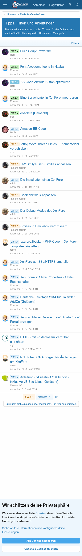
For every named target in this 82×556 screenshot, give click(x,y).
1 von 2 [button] (29, 397)
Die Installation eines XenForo (41, 179)
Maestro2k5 (16, 385)
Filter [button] (74, 43)
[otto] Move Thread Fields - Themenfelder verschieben (44, 146)
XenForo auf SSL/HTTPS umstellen (45, 261)
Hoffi (12, 54)
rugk (12, 345)
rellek (13, 249)
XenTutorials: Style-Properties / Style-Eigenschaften (42, 279)
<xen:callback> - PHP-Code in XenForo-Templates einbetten (43, 243)
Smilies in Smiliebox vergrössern (43, 225)
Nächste (43, 397)
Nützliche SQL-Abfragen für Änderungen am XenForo (43, 359)
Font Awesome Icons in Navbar (42, 66)
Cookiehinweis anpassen (38, 194)
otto (12, 116)
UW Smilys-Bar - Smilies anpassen (45, 163)
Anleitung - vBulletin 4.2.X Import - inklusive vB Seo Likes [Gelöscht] (39, 379)
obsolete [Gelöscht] (34, 112)
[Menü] (5, 4)
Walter (13, 132)
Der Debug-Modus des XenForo (42, 210)
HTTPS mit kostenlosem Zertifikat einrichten (39, 339)
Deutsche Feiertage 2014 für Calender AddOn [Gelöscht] (42, 299)
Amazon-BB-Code (33, 128)
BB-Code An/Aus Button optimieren (45, 81)
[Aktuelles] (70, 4)
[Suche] (77, 4)
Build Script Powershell (36, 50)
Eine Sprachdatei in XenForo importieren (49, 97)
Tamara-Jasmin (18, 167)
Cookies (40, 513)
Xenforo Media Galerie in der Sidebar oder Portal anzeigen (45, 319)
